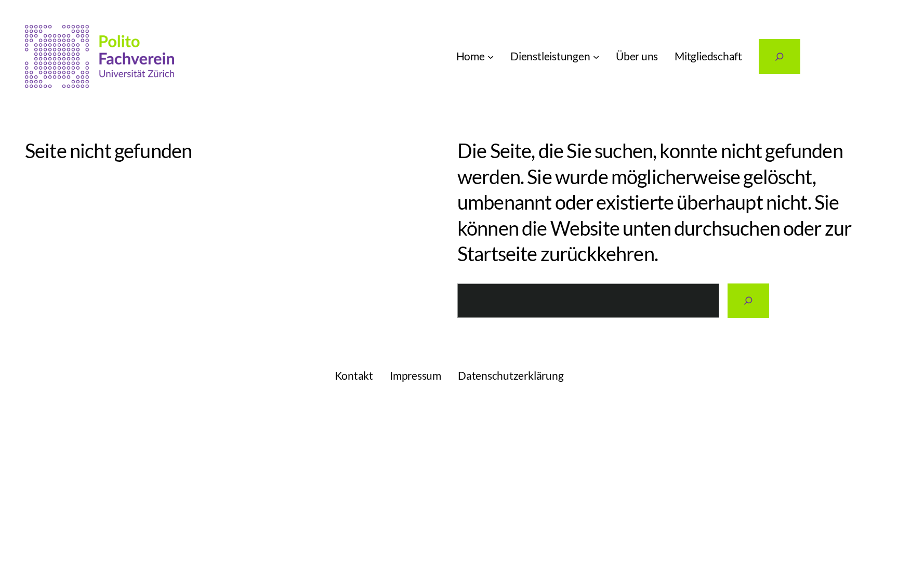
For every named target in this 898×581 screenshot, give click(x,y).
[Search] (748, 300)
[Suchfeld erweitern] (779, 56)
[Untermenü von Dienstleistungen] (596, 56)
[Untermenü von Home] (490, 56)
